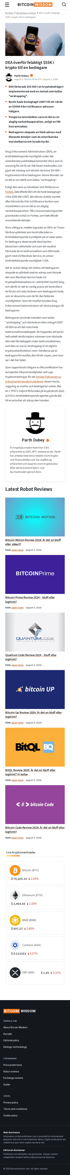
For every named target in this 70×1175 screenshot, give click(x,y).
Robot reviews (11, 1071)
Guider (6, 1084)
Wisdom (20, 1011)
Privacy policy (10, 1102)
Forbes (9, 192)
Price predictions (12, 1065)
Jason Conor (17, 550)
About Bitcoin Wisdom (15, 1027)
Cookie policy (10, 1115)
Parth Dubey (33, 440)
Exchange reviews (13, 1078)
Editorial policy (11, 1040)
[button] (64, 5)
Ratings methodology (15, 1047)
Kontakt (7, 1034)
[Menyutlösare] (7, 4)
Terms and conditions (15, 1109)
